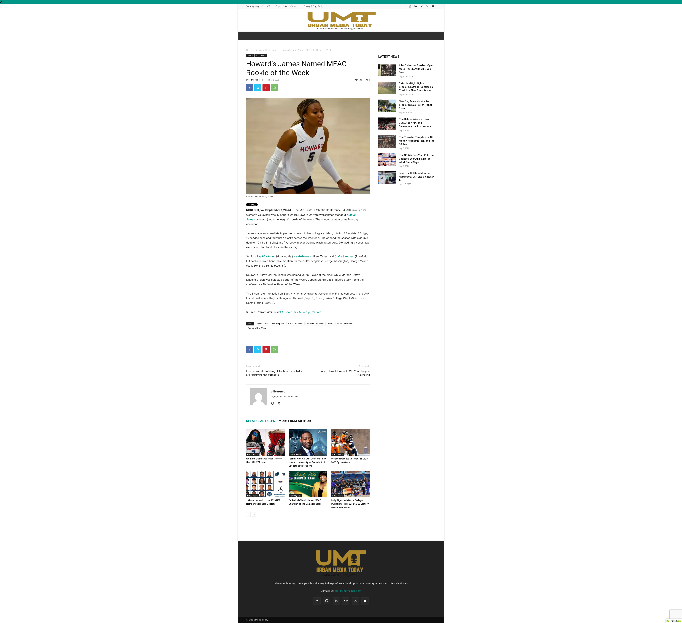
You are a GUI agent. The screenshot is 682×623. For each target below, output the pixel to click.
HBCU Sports (271, 50)
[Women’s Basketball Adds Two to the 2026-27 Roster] (265, 442)
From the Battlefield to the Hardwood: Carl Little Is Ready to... (416, 177)
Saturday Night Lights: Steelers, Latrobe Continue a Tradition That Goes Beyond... (416, 87)
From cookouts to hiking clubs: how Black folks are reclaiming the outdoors (274, 373)
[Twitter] (427, 6)
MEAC (330, 323)
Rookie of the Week (257, 328)
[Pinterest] (266, 87)
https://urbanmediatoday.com (285, 396)
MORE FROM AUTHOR (295, 421)
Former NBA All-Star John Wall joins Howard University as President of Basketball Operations (307, 462)
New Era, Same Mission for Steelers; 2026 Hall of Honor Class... (415, 105)
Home (249, 50)
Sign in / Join (282, 6)
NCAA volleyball (344, 323)
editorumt (254, 79)
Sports (259, 50)
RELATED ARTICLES (260, 421)
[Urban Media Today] (341, 20)
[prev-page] (248, 514)
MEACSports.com (310, 312)
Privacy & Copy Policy (314, 6)
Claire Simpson (344, 256)
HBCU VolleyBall (295, 323)
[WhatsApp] (274, 87)
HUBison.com (287, 312)
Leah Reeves (302, 256)
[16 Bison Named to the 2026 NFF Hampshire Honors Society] (265, 484)
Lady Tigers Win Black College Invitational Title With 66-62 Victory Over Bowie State (350, 504)
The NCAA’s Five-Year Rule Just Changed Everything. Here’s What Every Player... (417, 159)
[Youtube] (433, 6)
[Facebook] (404, 6)
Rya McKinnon (266, 256)
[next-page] (254, 514)
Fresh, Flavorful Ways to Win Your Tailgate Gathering (345, 373)
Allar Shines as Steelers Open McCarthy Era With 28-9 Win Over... (416, 69)
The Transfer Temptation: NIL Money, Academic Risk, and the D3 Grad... (416, 141)
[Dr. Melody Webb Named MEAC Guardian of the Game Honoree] (308, 484)
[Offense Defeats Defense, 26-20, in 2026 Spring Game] (350, 442)
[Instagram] (409, 6)
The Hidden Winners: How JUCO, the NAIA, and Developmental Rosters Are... (416, 123)
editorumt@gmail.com (348, 590)
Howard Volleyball (315, 323)
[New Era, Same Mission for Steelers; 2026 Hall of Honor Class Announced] (387, 106)
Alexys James (262, 323)
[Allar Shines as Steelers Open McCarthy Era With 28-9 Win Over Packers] (387, 70)
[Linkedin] (415, 6)
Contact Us (295, 6)
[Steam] (421, 6)
